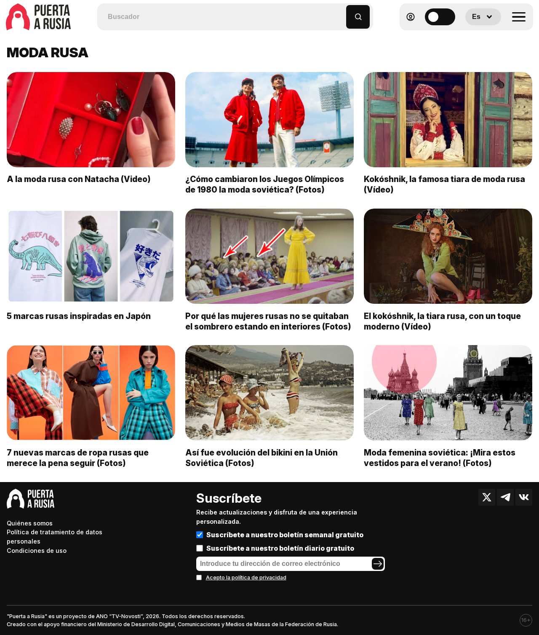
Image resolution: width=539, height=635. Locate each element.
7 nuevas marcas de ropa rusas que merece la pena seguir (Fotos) (78, 457)
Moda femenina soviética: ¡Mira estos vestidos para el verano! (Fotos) (439, 457)
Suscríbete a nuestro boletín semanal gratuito (284, 535)
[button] (340, 13)
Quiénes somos (30, 523)
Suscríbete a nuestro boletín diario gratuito (280, 548)
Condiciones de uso (37, 550)
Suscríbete (228, 498)
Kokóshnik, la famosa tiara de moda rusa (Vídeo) (444, 184)
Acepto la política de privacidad (246, 577)
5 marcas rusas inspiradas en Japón (79, 316)
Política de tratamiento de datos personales (54, 536)
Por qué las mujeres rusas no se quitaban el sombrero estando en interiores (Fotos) (268, 321)
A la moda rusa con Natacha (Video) (79, 179)
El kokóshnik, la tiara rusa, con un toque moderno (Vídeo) (442, 321)
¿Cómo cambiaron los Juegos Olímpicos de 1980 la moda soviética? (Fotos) (264, 184)
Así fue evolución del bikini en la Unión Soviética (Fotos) (261, 457)
